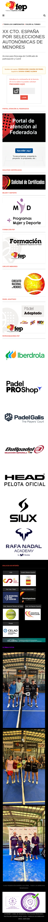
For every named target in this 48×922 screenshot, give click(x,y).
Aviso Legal (23, 916)
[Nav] (3, 15)
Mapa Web (26, 919)
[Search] (44, 15)
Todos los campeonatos (14, 24)
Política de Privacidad (35, 914)
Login (24, 97)
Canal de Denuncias (19, 914)
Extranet (7, 914)
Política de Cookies (11, 916)
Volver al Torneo (32, 24)
